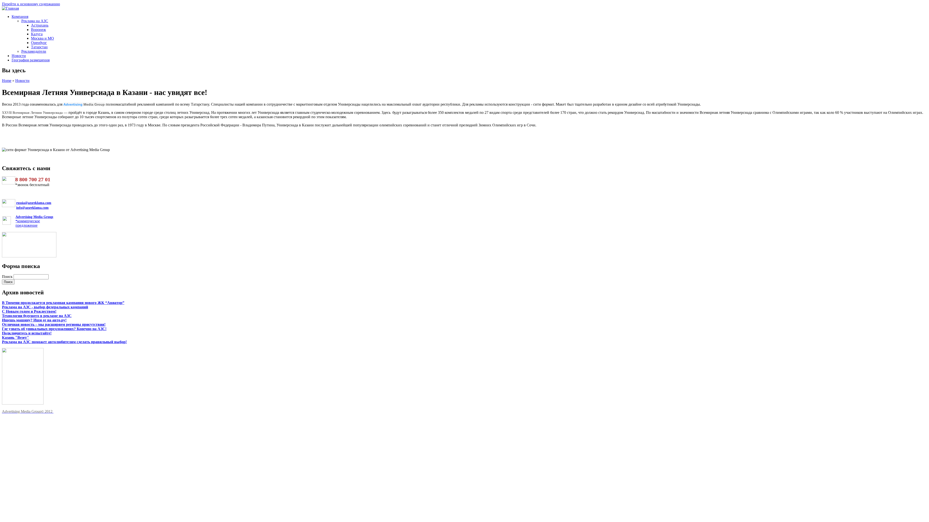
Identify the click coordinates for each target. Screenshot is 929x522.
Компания (20, 16)
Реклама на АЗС (34, 21)
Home (6, 81)
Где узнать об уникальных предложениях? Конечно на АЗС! (54, 329)
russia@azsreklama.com (33, 203)
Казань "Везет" (15, 337)
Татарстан (39, 47)
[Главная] (10, 8)
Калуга (37, 34)
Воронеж (38, 30)
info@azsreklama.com (32, 208)
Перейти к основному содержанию (31, 4)
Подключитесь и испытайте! (27, 333)
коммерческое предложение (34, 221)
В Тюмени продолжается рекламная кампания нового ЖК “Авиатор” (63, 303)
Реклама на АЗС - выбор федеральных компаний (45, 307)
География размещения (31, 60)
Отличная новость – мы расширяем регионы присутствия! (53, 324)
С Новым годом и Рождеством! (29, 311)
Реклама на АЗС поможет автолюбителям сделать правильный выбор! (64, 342)
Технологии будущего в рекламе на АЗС (37, 316)
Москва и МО (42, 38)
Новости (19, 56)
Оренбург (39, 43)
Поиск (8, 277)
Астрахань (39, 25)
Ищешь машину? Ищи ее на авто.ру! (34, 320)
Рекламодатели (33, 51)
